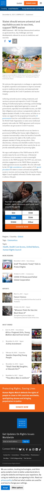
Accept (5, 487)
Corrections (15, 455)
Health (5, 246)
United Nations (32, 246)
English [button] (19, 3)
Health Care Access (17, 246)
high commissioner (16, 167)
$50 (13, 212)
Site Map (6, 458)
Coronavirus (12, 240)
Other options (17, 487)
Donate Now (31, 3)
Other (30, 221)
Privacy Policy (25, 455)
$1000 (13, 221)
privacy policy (6, 480)
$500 (30, 217)
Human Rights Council (12, 249)
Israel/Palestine (13, 9)
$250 (13, 217)
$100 (30, 212)
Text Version (27, 458)
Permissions (35, 455)
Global (20, 236)
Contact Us (6, 455)
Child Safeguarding (16, 458)
